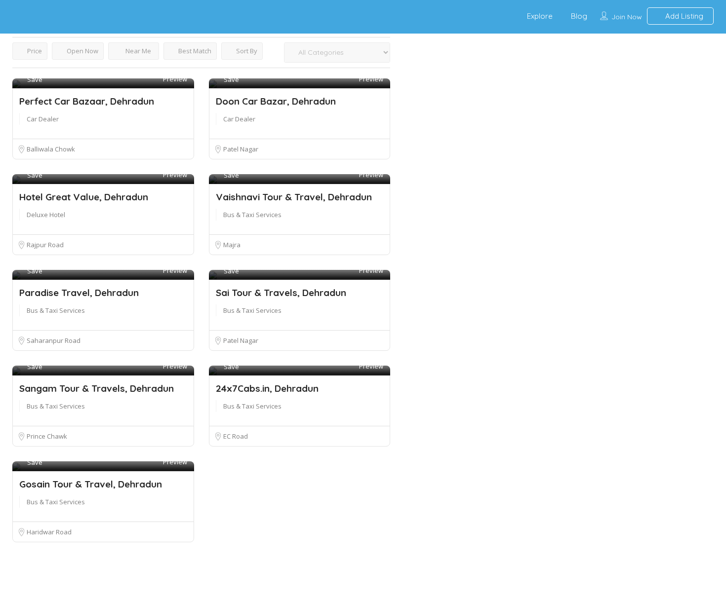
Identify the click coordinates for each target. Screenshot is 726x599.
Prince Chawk (46, 436)
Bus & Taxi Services (252, 214)
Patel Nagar (240, 149)
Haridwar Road (49, 531)
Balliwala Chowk (50, 149)
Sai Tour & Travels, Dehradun (281, 293)
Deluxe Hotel (46, 214)
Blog (579, 16)
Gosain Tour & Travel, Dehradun (90, 484)
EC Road (235, 436)
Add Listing (683, 16)
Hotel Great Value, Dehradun (83, 197)
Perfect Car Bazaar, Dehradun (86, 101)
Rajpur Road (45, 244)
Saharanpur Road (53, 340)
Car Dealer (43, 118)
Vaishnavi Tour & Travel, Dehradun (294, 197)
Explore (540, 16)
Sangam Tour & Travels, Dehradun (96, 388)
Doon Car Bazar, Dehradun (276, 101)
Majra (231, 244)
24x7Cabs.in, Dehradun (267, 388)
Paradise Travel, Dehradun (79, 293)
